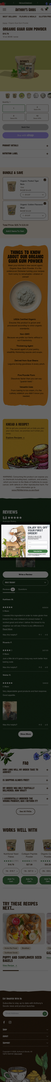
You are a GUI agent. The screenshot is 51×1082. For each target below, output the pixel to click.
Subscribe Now (37, 551)
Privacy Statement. (36, 555)
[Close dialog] (48, 526)
